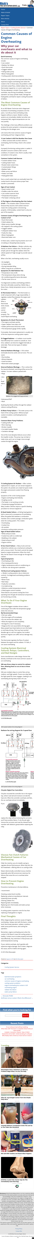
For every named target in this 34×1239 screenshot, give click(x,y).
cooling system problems (12, 983)
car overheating (9, 979)
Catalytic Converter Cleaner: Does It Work (17, 1032)
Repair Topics (5, 15)
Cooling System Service (12, 967)
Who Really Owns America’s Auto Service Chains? (17, 1035)
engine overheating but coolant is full (16, 985)
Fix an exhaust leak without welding (17, 1027)
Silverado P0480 (7, 996)
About (3, 21)
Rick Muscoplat (19, 959)
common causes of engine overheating (17, 981)
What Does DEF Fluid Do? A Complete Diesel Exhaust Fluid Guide (17, 1029)
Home (3, 9)
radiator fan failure (10, 990)
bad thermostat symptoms (13, 977)
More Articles (5, 18)
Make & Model (5, 12)
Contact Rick (5, 25)
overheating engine (11, 987)
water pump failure (11, 992)
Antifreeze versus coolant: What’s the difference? (17, 998)
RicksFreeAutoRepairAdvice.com (14, 1193)
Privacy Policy (18, 1228)
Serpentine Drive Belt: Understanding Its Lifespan (17, 1034)
